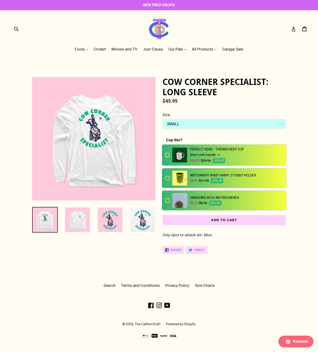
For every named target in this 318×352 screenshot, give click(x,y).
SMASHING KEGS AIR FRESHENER (214, 198)
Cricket (100, 49)
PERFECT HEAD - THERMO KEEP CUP (217, 149)
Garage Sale (232, 49)
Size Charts (205, 285)
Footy (82, 49)
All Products (205, 49)
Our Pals (178, 49)
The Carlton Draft (147, 324)
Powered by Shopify (181, 324)
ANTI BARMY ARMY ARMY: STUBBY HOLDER (223, 175)
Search (109, 285)
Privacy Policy (177, 285)
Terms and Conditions (140, 285)
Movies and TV (124, 49)
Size (166, 114)
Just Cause (153, 49)
